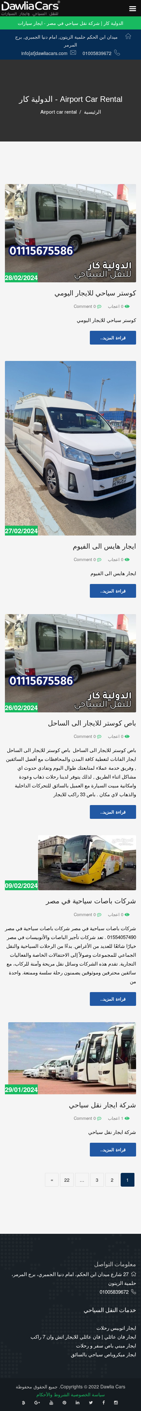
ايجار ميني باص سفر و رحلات (106, 1345)
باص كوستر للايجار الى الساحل (92, 723)
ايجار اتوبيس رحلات (116, 1327)
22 (67, 1179)
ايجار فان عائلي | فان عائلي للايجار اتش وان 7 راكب (83, 1336)
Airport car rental (58, 112)
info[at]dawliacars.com (44, 53)
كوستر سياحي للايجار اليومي (95, 293)
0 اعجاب (116, 306)
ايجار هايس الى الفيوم (104, 546)
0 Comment (85, 306)
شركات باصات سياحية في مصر (91, 901)
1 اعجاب (116, 1118)
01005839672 (97, 53)
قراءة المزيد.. (113, 337)
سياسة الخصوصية (88, 1394)
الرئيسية (92, 112)
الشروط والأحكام (53, 1394)
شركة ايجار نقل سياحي (102, 1105)
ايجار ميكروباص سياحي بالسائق (103, 1354)
